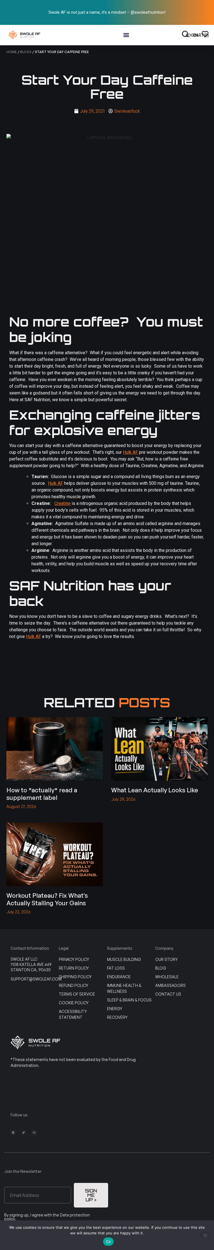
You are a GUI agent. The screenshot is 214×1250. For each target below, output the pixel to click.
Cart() (201, 35)
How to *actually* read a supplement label (41, 793)
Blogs (25, 52)
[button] (126, 35)
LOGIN (192, 35)
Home (11, 52)
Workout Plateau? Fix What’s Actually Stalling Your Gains (47, 899)
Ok (108, 1241)
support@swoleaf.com (36, 979)
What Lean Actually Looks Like (154, 790)
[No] (205, 1234)
